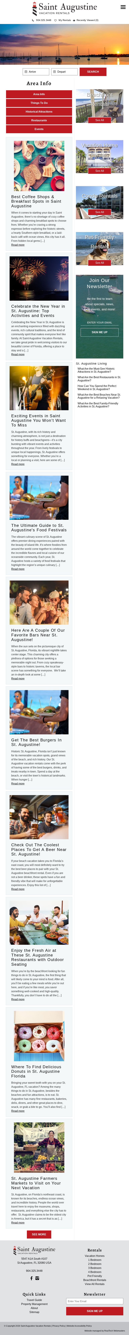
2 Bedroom (94, 1264)
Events (39, 129)
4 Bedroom (94, 1272)
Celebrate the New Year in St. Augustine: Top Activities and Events (38, 311)
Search (93, 71)
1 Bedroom (94, 1259)
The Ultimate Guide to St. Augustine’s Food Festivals (39, 527)
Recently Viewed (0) (87, 20)
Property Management (34, 1304)
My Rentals (65, 20)
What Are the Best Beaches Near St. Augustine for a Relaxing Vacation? (99, 396)
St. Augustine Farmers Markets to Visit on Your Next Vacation (36, 1183)
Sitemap (34, 1312)
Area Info (39, 94)
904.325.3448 (43, 20)
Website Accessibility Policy (79, 1326)
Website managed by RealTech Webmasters (104, 1331)
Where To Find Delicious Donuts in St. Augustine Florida (36, 1071)
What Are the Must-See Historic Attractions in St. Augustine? (96, 370)
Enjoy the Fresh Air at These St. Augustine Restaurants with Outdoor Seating (37, 957)
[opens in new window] (31, 1278)
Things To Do (39, 103)
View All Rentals (94, 1284)
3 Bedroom (94, 1268)
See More (39, 1234)
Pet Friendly (95, 1276)
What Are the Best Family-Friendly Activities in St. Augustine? (98, 405)
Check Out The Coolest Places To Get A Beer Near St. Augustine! (39, 849)
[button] (124, 9)
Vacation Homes (94, 1255)
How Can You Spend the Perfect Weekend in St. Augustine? (97, 387)
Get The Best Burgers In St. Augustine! (36, 742)
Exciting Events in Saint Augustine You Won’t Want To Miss (38, 420)
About (34, 1308)
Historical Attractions (39, 111)
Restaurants (39, 120)
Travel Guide (34, 1300)
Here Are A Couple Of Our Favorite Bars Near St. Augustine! (38, 635)
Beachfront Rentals (94, 1280)
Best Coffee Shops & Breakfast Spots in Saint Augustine (36, 201)
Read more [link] (18, 244)
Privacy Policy (58, 1326)
